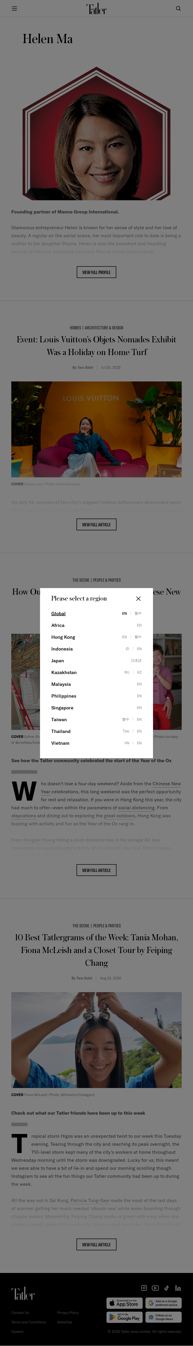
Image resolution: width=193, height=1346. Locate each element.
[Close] (138, 598)
